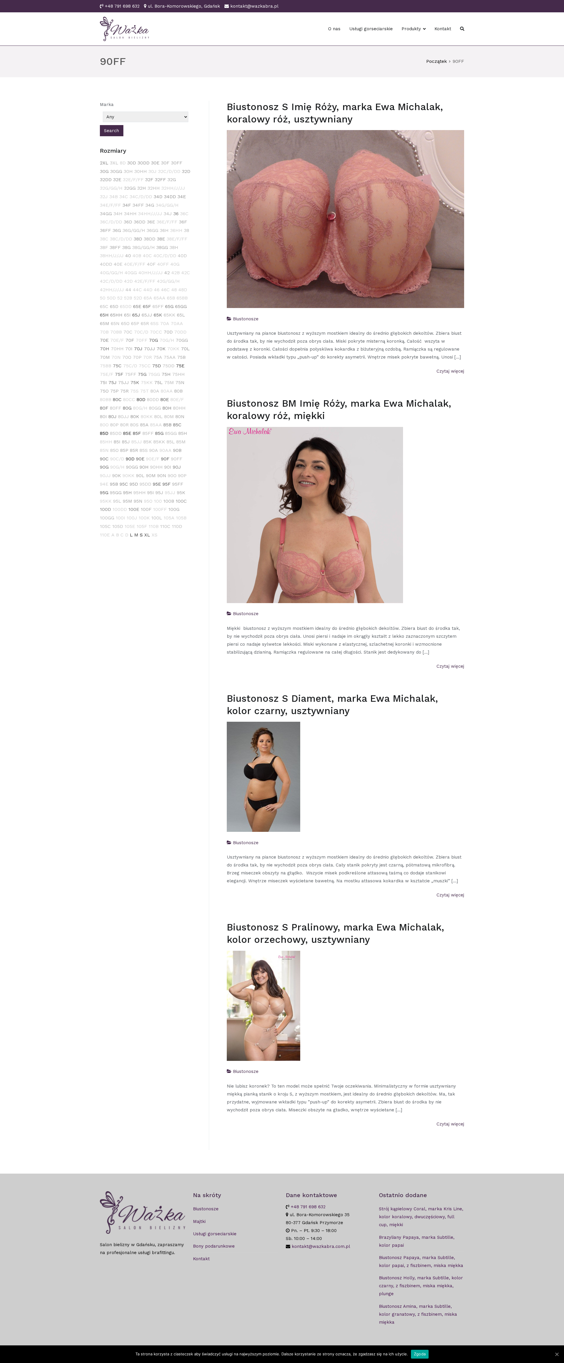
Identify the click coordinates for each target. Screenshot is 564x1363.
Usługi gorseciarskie (371, 28)
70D (168, 332)
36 (176, 213)
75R (124, 391)
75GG (154, 374)
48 (174, 289)
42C (185, 272)
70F (129, 340)
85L (171, 442)
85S (144, 450)
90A (153, 450)
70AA (177, 323)
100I (120, 518)
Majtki (199, 1221)
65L (181, 315)
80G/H (140, 408)
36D (128, 222)
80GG (155, 408)
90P (182, 475)
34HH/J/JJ (150, 213)
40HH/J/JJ (150, 272)
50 (102, 298)
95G (104, 492)
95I (150, 492)
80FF (115, 408)
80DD (153, 399)
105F (142, 526)
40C (147, 255)
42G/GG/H (168, 281)
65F (147, 306)
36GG (152, 230)
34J (168, 213)
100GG (107, 518)
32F (149, 179)
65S (154, 323)
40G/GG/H (111, 272)
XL (147, 535)
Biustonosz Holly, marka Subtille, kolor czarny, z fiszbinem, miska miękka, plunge (421, 1285)
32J (104, 196)
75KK (147, 382)
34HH (130, 213)
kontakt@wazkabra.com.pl (321, 1246)
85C (177, 425)
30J (152, 171)
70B (104, 332)
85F (137, 433)
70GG (182, 340)
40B (136, 255)
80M (169, 416)
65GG (181, 306)
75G (142, 374)
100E (133, 509)
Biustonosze (245, 319)
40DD (106, 264)
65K (158, 315)
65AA (159, 298)
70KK (173, 348)
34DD (170, 196)
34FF (138, 205)
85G (159, 433)
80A (154, 391)
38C (104, 239)
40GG (131, 272)
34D (158, 196)
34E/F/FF (110, 205)
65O (125, 323)
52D (138, 298)
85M (181, 442)
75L (158, 382)
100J (132, 518)
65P (135, 323)
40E (118, 264)
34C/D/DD (141, 196)
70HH (117, 348)
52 (119, 298)
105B (181, 518)
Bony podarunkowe (214, 1246)
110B (154, 526)
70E (104, 340)
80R (124, 425)
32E (117, 179)
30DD (143, 163)
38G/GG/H (143, 247)
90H (144, 467)
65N (115, 323)
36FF (105, 230)
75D (156, 365)
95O (148, 501)
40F (151, 264)
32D (186, 171)
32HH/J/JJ (173, 188)
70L (185, 348)
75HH (178, 374)
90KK (128, 475)
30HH (140, 171)
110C (165, 526)
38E (161, 239)
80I (103, 416)
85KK (159, 442)
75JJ (123, 382)
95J (159, 492)
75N (179, 382)
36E (151, 222)
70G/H (167, 340)
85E (127, 433)
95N (138, 501)
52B (128, 298)
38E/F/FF (177, 239)
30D (131, 163)
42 (167, 272)
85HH (106, 442)
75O (104, 391)
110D (177, 526)
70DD (180, 332)
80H (167, 408)
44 (128, 289)
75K (134, 382)
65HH (116, 315)
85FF (148, 433)
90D (130, 459)
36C (184, 213)
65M (104, 323)
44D (147, 289)
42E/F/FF (144, 281)
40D (182, 255)
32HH (153, 188)
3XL (114, 163)
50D (111, 298)
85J (126, 442)
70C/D (141, 332)
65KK (169, 315)
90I (167, 467)
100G (173, 509)
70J (138, 348)
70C (127, 332)
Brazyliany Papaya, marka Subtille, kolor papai (416, 1241)
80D (141, 399)
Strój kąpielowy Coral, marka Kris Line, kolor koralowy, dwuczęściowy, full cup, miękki (421, 1216)
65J (136, 315)
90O (172, 475)
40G (174, 264)
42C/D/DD (111, 281)
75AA (170, 357)
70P (137, 357)
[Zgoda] (557, 1354)
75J (112, 382)
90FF (176, 459)
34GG (106, 213)
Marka (107, 104)
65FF (158, 306)
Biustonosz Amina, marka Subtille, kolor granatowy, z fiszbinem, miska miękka (418, 1314)
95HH (139, 492)
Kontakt (442, 28)
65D (114, 306)
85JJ (136, 442)
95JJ (170, 492)
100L (156, 518)
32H (141, 188)
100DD (120, 509)
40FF (163, 264)
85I (117, 442)
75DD (168, 365)
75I (103, 382)
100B (168, 501)
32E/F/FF (133, 179)
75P (114, 391)
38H (173, 247)
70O (126, 357)
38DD (149, 239)
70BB (116, 332)
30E (155, 163)
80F (104, 408)
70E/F (117, 340)
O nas (334, 28)
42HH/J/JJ (112, 289)
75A (157, 357)
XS (154, 535)
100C (181, 501)
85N (104, 450)
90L (140, 475)
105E (130, 526)
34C (123, 196)
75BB (105, 365)
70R (147, 357)
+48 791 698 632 (122, 6)
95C (124, 484)
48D (182, 289)
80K (134, 416)
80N (179, 416)
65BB (182, 298)
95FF (177, 484)
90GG (132, 467)
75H (166, 374)
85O (114, 450)
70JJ (149, 348)
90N (161, 475)
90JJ (105, 475)
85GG (171, 433)
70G (153, 340)
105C (105, 526)
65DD (126, 306)
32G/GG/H (111, 188)
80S (134, 425)
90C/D (117, 459)
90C (104, 459)
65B (171, 298)
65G (169, 306)
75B (181, 357)
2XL (104, 163)
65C (104, 306)
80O (104, 425)
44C (137, 289)
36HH (176, 230)
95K (181, 492)
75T (144, 391)
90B (177, 450)
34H (117, 213)
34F (126, 205)
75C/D (130, 365)
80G (127, 408)
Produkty (411, 28)
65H (104, 315)
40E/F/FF (134, 264)
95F (166, 484)
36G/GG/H (133, 230)
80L (158, 416)
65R (145, 323)
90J (177, 467)
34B (113, 196)
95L (117, 501)
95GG (116, 492)
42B (175, 272)
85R (134, 450)
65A (148, 298)
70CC (156, 332)
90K (116, 475)
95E (157, 484)
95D (134, 484)
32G (171, 179)
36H (164, 230)
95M (127, 501)
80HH (179, 408)
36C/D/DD (111, 222)
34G (149, 205)
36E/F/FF (167, 222)
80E (164, 399)
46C (165, 289)
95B (114, 484)
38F (104, 247)
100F (146, 509)
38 (186, 230)
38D (138, 239)
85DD (116, 433)
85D (104, 433)
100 (158, 501)
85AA (156, 425)
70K (161, 348)
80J (112, 416)
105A (169, 518)
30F (165, 163)
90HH (156, 467)
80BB (105, 399)
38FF (115, 247)
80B (178, 391)
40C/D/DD (164, 255)
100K (144, 518)
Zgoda (420, 1354)
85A (144, 425)
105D (117, 526)
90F (165, 459)
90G (104, 467)
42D (128, 281)
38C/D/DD (121, 239)
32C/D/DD (169, 171)
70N (116, 357)
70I (128, 348)
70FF (141, 340)
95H (127, 492)
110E (105, 535)
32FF (160, 179)
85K (147, 442)
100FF (160, 509)
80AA (167, 391)
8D (123, 163)
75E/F (106, 374)
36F (183, 222)
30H (128, 171)
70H (104, 348)
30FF (176, 163)
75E (180, 365)
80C (117, 399)
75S (134, 391)
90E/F (153, 459)
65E (137, 306)
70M (105, 357)
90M (151, 475)
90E (140, 459)
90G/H (117, 467)
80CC (129, 399)
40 (128, 255)
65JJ (147, 315)
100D (105, 509)
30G (104, 171)
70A (164, 323)
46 (157, 289)
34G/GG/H (167, 205)
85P (124, 450)
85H (182, 433)
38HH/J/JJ (112, 255)
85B (167, 425)
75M (169, 382)
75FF (130, 374)
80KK (147, 416)
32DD (106, 179)
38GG (162, 247)
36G (117, 230)
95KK (106, 501)
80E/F (177, 399)
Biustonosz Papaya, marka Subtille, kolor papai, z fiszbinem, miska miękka (421, 1261)
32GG (130, 188)
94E (104, 484)
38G (126, 247)
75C (117, 365)
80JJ (123, 416)
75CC (145, 365)
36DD (139, 222)
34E (181, 196)
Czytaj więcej (450, 371)
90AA (166, 450)
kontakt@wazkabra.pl (254, 6)
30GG (116, 171)
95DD (145, 484)
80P (114, 425)
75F (119, 374)
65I (127, 315)
